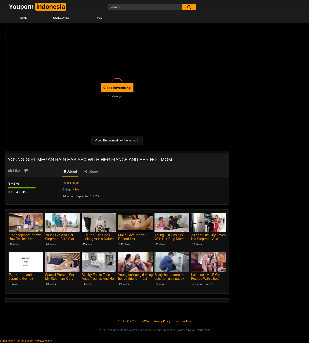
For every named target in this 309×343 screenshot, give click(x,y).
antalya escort (43, 341)
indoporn (75, 182)
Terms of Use (183, 321)
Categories (61, 17)
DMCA (145, 321)
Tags (98, 17)
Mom (78, 189)
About (72, 171)
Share (93, 171)
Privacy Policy (162, 321)
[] (189, 7)
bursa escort (7, 341)
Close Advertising (117, 87)
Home (23, 17)
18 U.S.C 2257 (127, 321)
